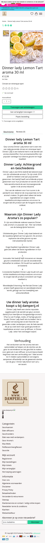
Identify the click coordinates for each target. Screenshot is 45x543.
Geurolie (5, 450)
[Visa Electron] (35, 536)
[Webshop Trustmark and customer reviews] (14, 410)
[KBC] (14, 536)
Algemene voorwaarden (12, 483)
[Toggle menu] (40, 14)
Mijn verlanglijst (8, 468)
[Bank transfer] (24, 536)
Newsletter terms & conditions (14, 506)
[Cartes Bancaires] (7, 539)
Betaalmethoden (9, 493)
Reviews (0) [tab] (20, 132)
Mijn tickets (7, 465)
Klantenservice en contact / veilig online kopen (21, 503)
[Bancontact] (7, 536)
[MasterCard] (20, 536)
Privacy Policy (7, 490)
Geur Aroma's (7, 440)
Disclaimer (6, 486)
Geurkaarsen (7, 427)
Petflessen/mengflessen (12, 447)
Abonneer (35, 522)
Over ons (6, 480)
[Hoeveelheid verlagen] (4, 101)
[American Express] (3, 539)
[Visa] (28, 536)
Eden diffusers (8, 430)
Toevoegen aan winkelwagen (22, 107)
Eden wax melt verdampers (13, 437)
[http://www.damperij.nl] (4, 13)
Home (4, 21)
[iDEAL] (3, 536)
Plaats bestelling (22, 116)
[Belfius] (10, 536)
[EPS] (17, 536)
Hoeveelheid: (6, 98)
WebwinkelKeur (8, 513)
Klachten (5, 509)
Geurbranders (8, 434)
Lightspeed (36, 533)
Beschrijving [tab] (8, 132)
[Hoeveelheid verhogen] (8, 101)
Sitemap (5, 500)
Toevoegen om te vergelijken (13, 121)
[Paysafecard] (38, 536)
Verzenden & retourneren (12, 496)
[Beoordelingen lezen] (9, 88)
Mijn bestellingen (9, 462)
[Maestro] (31, 536)
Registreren (7, 458)
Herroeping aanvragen (11, 472)
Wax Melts (6, 444)
